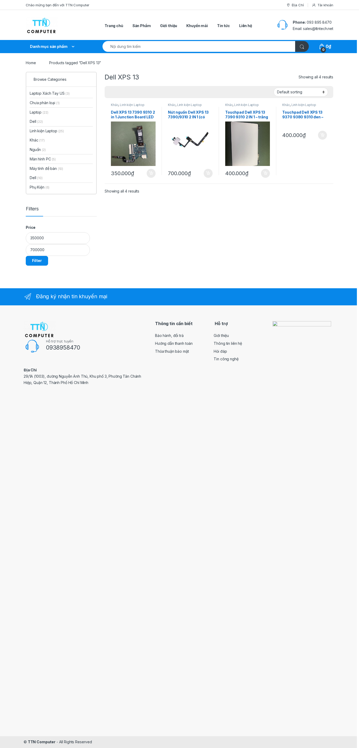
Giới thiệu (168, 25)
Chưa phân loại (45, 102)
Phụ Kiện (39, 187)
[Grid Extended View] (119, 92)
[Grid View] (112, 92)
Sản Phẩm (141, 25)
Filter (37, 260)
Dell (36, 121)
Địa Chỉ (298, 5)
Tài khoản (325, 5)
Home (31, 62)
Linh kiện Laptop (132, 105)
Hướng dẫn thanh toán (174, 343)
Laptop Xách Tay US (50, 93)
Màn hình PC (43, 159)
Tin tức (223, 25)
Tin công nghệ (226, 359)
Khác (114, 105)
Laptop (39, 112)
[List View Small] (134, 92)
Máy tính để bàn (46, 168)
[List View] (127, 92)
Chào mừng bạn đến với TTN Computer (57, 5)
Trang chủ (114, 25)
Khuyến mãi (197, 25)
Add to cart (151, 173)
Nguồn (38, 149)
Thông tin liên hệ (228, 343)
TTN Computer (41, 742)
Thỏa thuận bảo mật (172, 351)
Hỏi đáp (220, 351)
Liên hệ (245, 25)
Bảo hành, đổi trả (169, 335)
